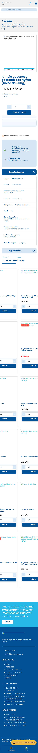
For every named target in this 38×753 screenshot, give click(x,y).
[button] (7, 622)
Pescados (10, 667)
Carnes (9, 664)
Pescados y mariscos (14, 23)
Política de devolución (16, 725)
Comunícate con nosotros (18, 159)
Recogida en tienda (14, 699)
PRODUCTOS (8, 660)
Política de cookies (14, 720)
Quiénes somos (12, 688)
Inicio (3, 23)
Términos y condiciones (16, 723)
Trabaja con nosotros (15, 693)
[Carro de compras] (29, 3)
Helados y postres (14, 672)
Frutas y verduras (13, 670)
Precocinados (12, 675)
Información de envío (15, 696)
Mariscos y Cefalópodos (9, 25)
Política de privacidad (15, 717)
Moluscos (22, 25)
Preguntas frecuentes (15, 702)
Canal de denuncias (14, 704)
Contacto (10, 691)
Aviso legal (10, 714)
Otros (8, 678)
